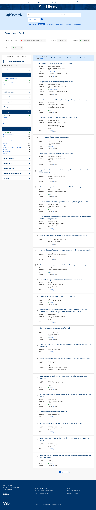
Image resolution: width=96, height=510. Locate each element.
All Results (32, 24)
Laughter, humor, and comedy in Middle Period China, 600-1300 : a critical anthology (65, 346)
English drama (7, 151)
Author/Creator (9, 97)
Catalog (41, 24)
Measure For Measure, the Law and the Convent (56, 153)
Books (62, 40)
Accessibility (71, 486)
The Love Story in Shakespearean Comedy (54, 137)
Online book (52, 71)
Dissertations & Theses (9, 82)
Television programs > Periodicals (33, 40)
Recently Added (9, 102)
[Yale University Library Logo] (48, 7)
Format (6, 75)
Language (7, 112)
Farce (4, 145)
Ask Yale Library (61, 2)
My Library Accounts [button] (85, 2)
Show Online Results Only (16, 61)
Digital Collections (35, 26)
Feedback (72, 2)
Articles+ (69, 24)
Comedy (17, 48)
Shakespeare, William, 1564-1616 (12, 147)
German (5, 119)
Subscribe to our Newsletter (44, 490)
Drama (5, 137)
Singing (5, 149)
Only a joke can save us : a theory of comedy (55, 328)
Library (6, 107)
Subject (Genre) (9, 168)
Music (5, 139)
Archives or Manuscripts (55, 24)
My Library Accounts (41, 488)
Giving (69, 488)
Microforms (6, 85)
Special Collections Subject (12, 173)
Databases (77, 24)
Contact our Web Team (42, 493)
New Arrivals (48, 26)
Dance (5, 143)
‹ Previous (41, 57)
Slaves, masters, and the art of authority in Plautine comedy (60, 187)
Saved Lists (32, 2)
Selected (86, 58)
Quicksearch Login (45, 2)
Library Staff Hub (72, 493)
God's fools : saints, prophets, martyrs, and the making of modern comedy (65, 358)
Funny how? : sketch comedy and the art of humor (57, 296)
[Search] (79, 15)
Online (5, 87)
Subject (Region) (9, 158)
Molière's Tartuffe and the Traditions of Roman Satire (58, 118)
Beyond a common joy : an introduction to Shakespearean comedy (63, 265)
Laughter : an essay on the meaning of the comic (56, 63)
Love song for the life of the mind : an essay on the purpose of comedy (64, 235)
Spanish (5, 124)
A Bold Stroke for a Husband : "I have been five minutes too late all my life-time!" (65, 396)
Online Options (53, 89)
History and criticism (9, 141)
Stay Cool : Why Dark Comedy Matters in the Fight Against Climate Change (64, 377)
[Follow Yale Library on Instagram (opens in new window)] (6, 494)
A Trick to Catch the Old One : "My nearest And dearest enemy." (62, 423)
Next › (41, 58)
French (5, 117)
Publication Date (9, 92)
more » (5, 153)
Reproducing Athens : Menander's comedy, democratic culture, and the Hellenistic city (64, 171)
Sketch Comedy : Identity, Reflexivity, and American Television (61, 280)
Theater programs (8, 134)
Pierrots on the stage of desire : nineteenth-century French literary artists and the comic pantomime (66, 218)
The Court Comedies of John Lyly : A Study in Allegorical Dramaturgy (63, 100)
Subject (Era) (8, 163)
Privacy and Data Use (73, 490)
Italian (5, 121)
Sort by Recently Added (74, 58)
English (84, 40)
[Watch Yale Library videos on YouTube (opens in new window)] (8, 494)
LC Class (6, 178)
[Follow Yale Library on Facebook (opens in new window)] (3, 494)
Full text (51, 110)
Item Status (7, 70)
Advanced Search (34, 20)
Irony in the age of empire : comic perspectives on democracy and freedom (66, 250)
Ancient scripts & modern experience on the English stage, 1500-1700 (63, 202)
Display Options (58, 58)
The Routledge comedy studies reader (53, 412)
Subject (6, 129)
